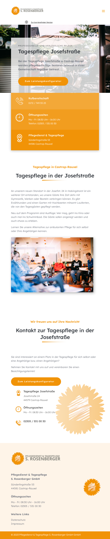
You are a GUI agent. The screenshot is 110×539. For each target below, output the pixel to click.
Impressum (17, 523)
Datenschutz (18, 519)
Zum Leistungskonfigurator (43, 81)
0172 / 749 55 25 (37, 103)
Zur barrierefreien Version (42, 22)
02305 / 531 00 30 (46, 123)
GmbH (77, 534)
